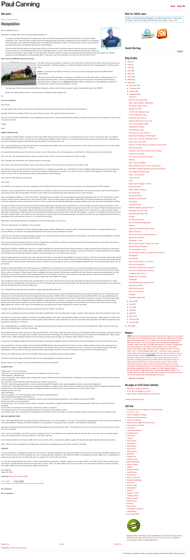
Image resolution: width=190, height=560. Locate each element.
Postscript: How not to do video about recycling (145, 151)
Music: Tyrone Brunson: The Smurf (141, 261)
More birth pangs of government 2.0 (145, 353)
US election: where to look (138, 106)
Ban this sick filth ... (135, 187)
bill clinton (7, 483)
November (133, 88)
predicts (23, 35)
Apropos (132, 160)
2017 (129, 68)
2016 (129, 71)
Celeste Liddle (132, 485)
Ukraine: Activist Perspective (137, 417)
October (132, 91)
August (132, 301)
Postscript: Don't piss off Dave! (139, 133)
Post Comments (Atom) (19, 548)
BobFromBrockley (133, 462)
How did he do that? (136, 285)
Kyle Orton (130, 454)
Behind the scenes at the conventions (142, 267)
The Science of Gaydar (168, 353)
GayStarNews (132, 511)
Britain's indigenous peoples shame (141, 207)
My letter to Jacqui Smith (137, 198)
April (131, 313)
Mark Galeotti (131, 446)
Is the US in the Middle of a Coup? (139, 391)
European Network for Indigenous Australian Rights (145, 409)
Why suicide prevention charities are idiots (157, 349)
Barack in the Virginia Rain (138, 100)
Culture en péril (134, 178)
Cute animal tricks (135, 195)
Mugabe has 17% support (138, 276)
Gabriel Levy (131, 456)
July (130, 304)
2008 (129, 83)
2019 (129, 62)
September (133, 94)
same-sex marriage (24, 483)
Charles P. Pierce (133, 493)
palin (17, 483)
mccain (13, 483)
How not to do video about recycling (141, 270)
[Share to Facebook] (21, 481)
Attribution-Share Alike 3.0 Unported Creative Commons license (149, 538)
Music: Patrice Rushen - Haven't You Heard (144, 243)
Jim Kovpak (131, 443)
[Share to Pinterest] (23, 481)
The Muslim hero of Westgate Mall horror (141, 338)
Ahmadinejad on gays (136, 130)
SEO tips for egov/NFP (137, 264)
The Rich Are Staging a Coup (139, 112)
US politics (41, 483)
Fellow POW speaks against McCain (141, 282)
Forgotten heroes (135, 204)
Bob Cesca (131, 482)
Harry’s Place (131, 506)
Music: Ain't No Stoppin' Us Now (140, 184)
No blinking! (133, 202)
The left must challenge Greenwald (144, 336)
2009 (129, 79)
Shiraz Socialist (132, 464)
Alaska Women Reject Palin (138, 213)
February (132, 319)
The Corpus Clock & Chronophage (141, 157)
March (131, 316)
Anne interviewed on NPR (18, 476)
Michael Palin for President (138, 246)
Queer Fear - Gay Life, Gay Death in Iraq (143, 139)
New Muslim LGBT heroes (167, 338)
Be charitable (133, 258)
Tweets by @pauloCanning (134, 399)
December (133, 85)
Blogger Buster (180, 553)
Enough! (132, 216)
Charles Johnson (133, 496)
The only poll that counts (137, 249)
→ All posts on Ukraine (135, 378)
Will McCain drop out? (136, 288)
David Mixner (131, 475)
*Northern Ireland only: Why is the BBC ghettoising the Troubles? (149, 344)
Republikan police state (137, 297)
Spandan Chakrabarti (134, 480)
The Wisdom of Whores (135, 509)
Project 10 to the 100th (137, 154)
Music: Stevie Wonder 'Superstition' (141, 103)
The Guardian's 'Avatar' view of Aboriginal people (163, 340)
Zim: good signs (134, 193)
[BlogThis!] (17, 481)
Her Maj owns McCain (136, 219)
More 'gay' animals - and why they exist (141, 342)
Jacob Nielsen (132, 472)
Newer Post (5, 544)
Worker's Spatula (133, 469)
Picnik (131, 181)
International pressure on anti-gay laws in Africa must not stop (157, 366)
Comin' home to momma (137, 142)
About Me (181, 6)
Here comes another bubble (138, 124)
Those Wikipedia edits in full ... (148, 351)
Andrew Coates (132, 459)
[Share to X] (19, 481)
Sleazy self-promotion (136, 237)
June (131, 307)
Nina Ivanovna (132, 451)
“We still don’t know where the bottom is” (143, 234)
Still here (132, 225)
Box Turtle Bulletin (133, 514)
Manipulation (133, 255)
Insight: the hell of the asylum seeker (141, 228)
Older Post (117, 544)
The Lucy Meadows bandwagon (167, 342)
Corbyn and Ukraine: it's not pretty (170, 336)
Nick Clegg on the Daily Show (139, 172)
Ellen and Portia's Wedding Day (140, 222)
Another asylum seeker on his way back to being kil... (147, 252)
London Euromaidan (134, 420)
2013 (129, 77)
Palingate (132, 294)
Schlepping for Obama (136, 127)
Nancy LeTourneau (133, 477)
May (131, 310)
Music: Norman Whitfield (137, 163)
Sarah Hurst (131, 449)
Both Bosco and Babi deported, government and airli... (148, 169)
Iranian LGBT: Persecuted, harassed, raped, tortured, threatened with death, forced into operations (152, 364)
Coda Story (131, 428)
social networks (34, 483)
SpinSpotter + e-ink (135, 240)
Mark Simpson (132, 501)
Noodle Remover (133, 433)
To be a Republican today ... (138, 115)
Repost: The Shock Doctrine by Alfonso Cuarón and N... (148, 145)
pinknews (130, 503)
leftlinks (129, 467)
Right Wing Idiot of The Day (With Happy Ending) (158, 370)
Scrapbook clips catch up (137, 118)
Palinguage (133, 279)
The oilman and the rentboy (152, 347)
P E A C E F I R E (133, 412)
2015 (129, 74)
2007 (129, 326)
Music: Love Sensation (137, 175)
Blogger (129, 553)
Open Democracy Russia (135, 425)
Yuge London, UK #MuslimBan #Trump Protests (143, 394)
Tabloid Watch (132, 488)
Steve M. (130, 490)
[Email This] (15, 481)
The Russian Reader (134, 430)
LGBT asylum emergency (138, 189)
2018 (129, 65)
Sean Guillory (131, 441)
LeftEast (130, 438)
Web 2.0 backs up (135, 231)
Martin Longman (132, 498)
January (132, 322)
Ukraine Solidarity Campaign (137, 415)
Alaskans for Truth (135, 109)
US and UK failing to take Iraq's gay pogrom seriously (145, 375)
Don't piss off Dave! (135, 148)
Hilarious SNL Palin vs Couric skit (140, 121)
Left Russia (131, 436)
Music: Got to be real (136, 291)
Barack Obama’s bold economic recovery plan (145, 166)
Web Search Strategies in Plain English (142, 136)
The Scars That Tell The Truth (166, 355)
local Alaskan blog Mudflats (53, 71)
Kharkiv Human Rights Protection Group (141, 422)
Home (173, 6)
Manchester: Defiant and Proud (138, 388)
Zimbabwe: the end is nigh (138, 211)
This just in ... (133, 97)
